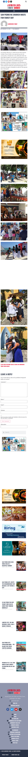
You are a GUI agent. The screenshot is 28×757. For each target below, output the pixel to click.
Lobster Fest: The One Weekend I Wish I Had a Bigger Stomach (8, 624)
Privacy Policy (5, 754)
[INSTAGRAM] (11, 2)
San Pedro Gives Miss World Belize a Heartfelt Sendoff (8, 564)
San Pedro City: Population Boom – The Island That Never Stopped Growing (8, 645)
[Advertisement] (14, 273)
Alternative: (3, 424)
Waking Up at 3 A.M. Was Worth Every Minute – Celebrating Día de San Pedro (8, 665)
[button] (26, 1)
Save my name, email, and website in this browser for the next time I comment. (14, 418)
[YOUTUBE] (9, 2)
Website (3, 410)
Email (2, 404)
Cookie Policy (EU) (15, 754)
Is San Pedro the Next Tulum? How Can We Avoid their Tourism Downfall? (8, 605)
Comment (3, 382)
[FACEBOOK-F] (4, 2)
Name (2, 399)
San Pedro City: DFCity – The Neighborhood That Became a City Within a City (8, 585)
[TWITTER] (6, 2)
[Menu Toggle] (14, 11)
